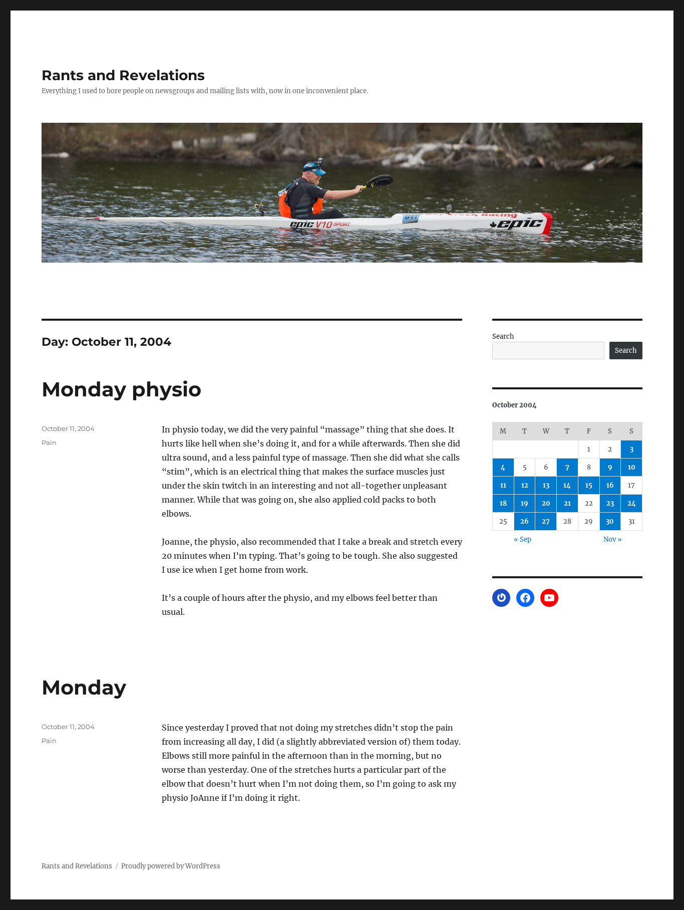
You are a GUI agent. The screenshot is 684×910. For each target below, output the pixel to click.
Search (503, 336)
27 (546, 521)
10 (631, 467)
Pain (49, 442)
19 (524, 503)
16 (610, 485)
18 (503, 503)
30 (610, 521)
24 (631, 503)
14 (567, 485)
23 (610, 503)
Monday (84, 687)
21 (567, 503)
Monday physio (121, 389)
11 (503, 485)
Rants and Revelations (123, 75)
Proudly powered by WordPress (170, 866)
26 (524, 521)
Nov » (612, 539)
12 (524, 485)
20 (546, 503)
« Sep (522, 539)
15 (588, 485)
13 (546, 485)
